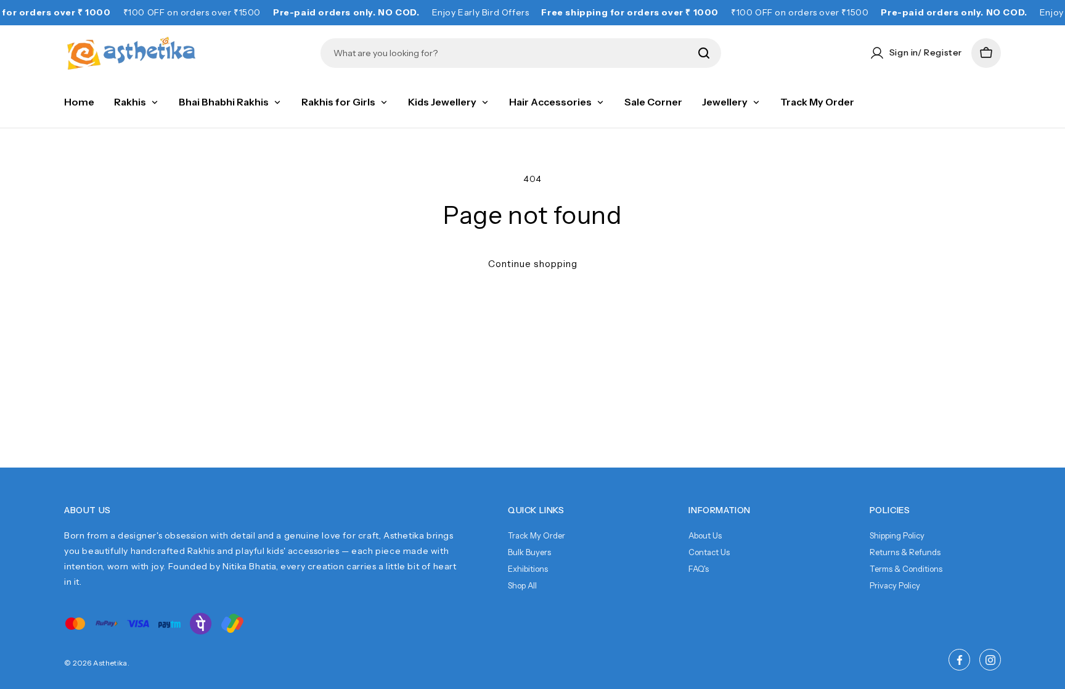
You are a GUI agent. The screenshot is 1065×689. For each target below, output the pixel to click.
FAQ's (698, 569)
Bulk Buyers (529, 552)
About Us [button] (87, 510)
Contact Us (709, 552)
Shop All (522, 585)
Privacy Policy (895, 585)
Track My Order (536, 535)
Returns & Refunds (905, 552)
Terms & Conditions (906, 569)
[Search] (703, 53)
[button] (986, 53)
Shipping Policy (897, 535)
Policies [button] (890, 510)
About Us (705, 535)
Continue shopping (532, 264)
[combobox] (511, 53)
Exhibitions (528, 569)
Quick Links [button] (536, 510)
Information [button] (719, 510)
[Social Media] (959, 659)
